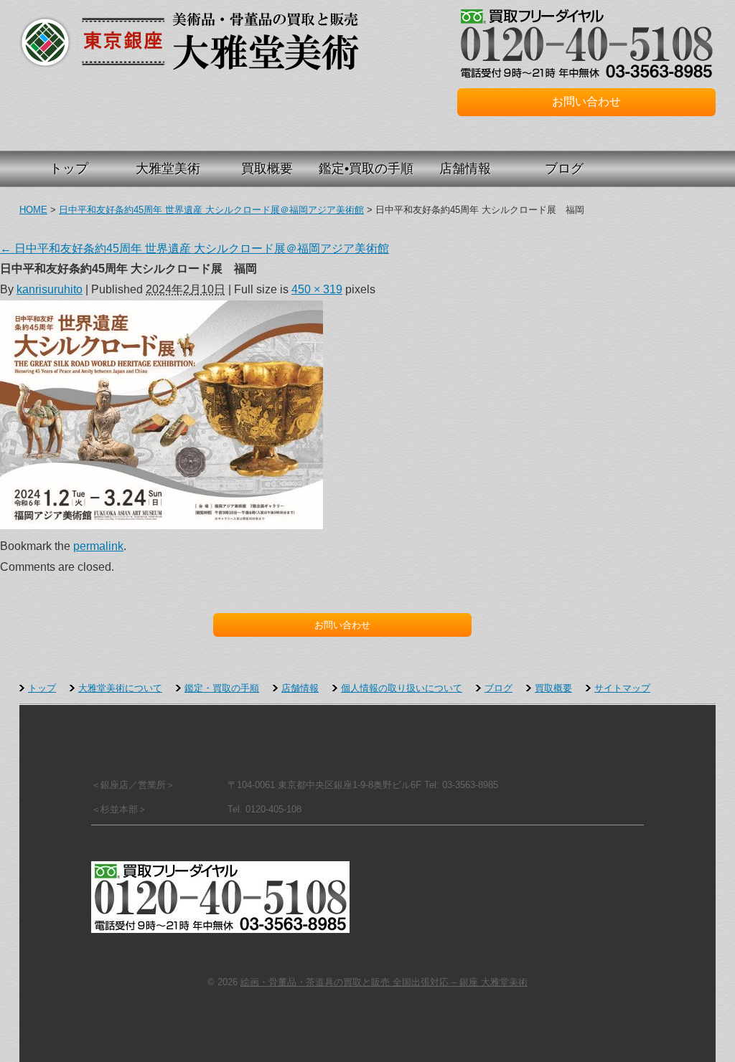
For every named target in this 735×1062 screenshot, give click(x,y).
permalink (98, 546)
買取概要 (267, 168)
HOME (33, 209)
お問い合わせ (586, 101)
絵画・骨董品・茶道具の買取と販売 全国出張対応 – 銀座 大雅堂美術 (45, 41)
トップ (69, 168)
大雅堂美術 (168, 168)
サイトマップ (622, 688)
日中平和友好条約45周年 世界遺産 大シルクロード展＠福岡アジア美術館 (211, 209)
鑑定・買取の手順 (221, 688)
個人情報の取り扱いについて (401, 688)
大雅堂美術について (120, 688)
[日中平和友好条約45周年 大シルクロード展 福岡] (161, 525)
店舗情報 (465, 168)
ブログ (564, 168)
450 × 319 (316, 289)
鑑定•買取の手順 (366, 168)
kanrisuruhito (50, 289)
